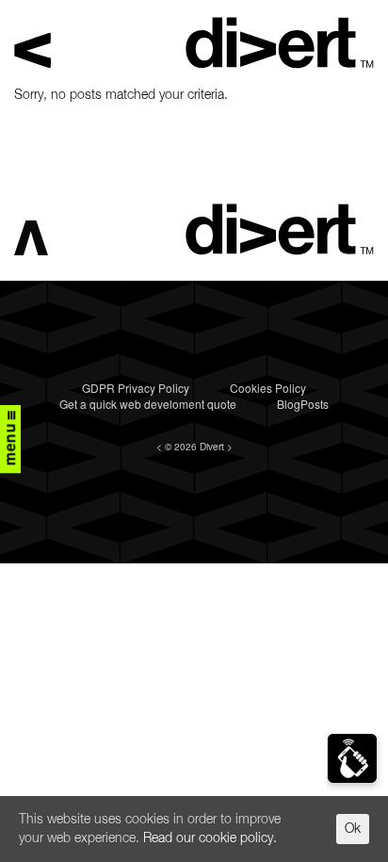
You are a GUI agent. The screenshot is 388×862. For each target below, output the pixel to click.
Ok (353, 829)
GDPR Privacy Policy (135, 388)
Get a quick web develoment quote (147, 404)
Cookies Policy (268, 388)
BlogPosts (303, 404)
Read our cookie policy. (210, 838)
